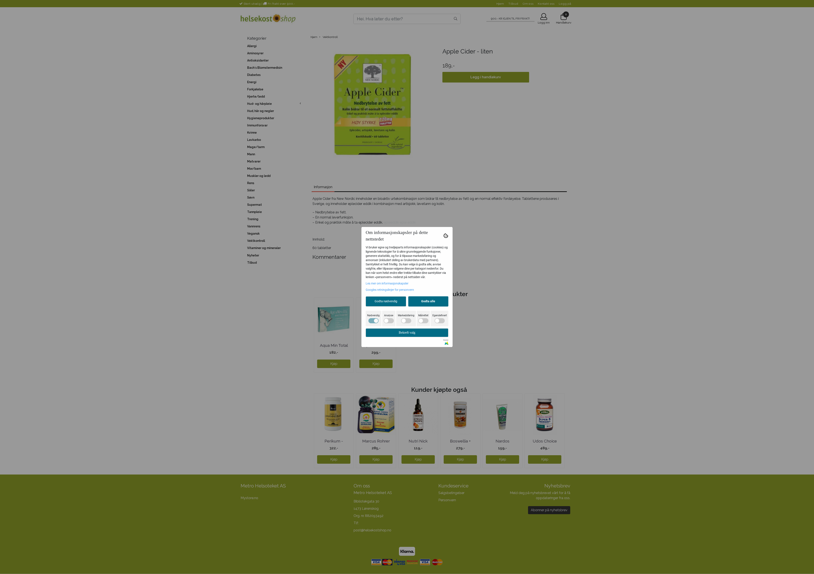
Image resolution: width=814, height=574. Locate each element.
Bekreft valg (407, 332)
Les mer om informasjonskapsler (387, 283)
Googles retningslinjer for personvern (390, 289)
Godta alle (428, 301)
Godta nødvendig (386, 301)
